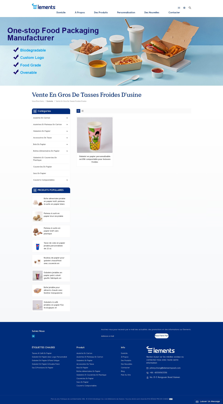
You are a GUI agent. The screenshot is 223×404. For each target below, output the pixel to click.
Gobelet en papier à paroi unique (45, 360)
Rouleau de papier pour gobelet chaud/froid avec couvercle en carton (54, 261)
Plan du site (126, 375)
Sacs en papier (39, 173)
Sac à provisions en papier (42, 368)
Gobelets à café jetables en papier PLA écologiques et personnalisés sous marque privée (53, 305)
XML (83, 399)
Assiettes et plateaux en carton (47, 125)
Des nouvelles (151, 13)
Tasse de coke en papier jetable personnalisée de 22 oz (54, 246)
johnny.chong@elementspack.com (165, 368)
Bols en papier (39, 144)
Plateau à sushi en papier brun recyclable (53, 215)
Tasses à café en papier (42, 353)
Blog (123, 371)
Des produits (101, 13)
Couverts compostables (43, 180)
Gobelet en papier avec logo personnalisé (49, 357)
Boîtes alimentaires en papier (46, 151)
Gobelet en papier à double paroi (46, 364)
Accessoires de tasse (42, 138)
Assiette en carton (41, 118)
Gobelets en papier (41, 131)
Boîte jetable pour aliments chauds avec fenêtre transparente (53, 290)
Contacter (174, 13)
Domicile (61, 13)
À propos (80, 13)
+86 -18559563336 (158, 373)
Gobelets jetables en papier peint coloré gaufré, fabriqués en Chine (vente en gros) (53, 276)
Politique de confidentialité (70, 399)
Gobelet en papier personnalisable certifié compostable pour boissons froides (94, 159)
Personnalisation (126, 13)
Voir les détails (95, 163)
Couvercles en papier (42, 167)
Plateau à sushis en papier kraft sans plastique (52, 231)
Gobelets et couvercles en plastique (45, 159)
